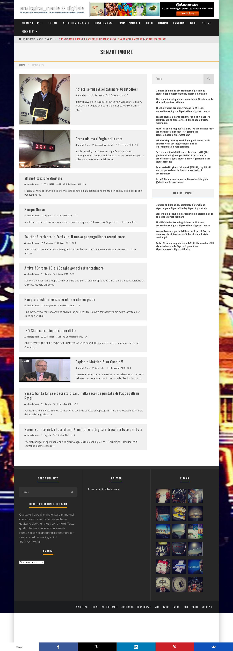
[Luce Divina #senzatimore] (195, 514)
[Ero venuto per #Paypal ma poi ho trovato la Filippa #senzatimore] (163, 497)
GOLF (193, 23)
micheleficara (84, 95)
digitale (47, 215)
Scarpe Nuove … (36, 209)
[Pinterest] (174, 646)
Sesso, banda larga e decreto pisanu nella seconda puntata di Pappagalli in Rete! (81, 395)
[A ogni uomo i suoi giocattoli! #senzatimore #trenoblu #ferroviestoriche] (179, 497)
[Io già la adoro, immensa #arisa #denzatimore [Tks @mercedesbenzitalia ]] (163, 550)
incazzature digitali (104, 145)
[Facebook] (58, 646)
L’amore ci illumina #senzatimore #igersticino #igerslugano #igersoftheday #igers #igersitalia (181, 92)
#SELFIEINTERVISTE (76, 23)
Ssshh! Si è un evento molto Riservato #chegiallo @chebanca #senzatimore (182, 180)
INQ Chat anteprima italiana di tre (50, 330)
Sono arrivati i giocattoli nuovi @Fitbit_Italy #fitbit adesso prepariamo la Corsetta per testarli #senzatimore (183, 170)
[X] (97, 646)
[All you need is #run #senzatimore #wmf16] (195, 550)
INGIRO (163, 23)
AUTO (149, 23)
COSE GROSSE (103, 23)
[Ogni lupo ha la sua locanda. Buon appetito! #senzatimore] (163, 585)
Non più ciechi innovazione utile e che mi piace (59, 299)
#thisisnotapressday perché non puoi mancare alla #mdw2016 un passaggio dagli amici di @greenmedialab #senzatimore (183, 143)
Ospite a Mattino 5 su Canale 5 (99, 361)
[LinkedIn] (135, 646)
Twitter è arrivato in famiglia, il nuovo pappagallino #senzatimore (74, 236)
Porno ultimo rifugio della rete (99, 138)
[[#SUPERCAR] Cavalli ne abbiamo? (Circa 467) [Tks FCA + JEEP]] (179, 550)
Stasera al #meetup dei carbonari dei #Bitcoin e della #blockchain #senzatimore (184, 100)
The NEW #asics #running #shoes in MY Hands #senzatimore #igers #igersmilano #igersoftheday (112, 39)
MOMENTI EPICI (32, 23)
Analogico (99, 95)
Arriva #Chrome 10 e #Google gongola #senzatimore (64, 268)
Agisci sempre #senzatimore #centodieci (107, 89)
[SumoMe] (213, 646)
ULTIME (53, 23)
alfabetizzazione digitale (43, 178)
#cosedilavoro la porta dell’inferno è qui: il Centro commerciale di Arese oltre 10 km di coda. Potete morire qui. (183, 120)
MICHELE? (28, 31)
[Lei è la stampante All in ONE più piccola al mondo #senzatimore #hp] (179, 568)
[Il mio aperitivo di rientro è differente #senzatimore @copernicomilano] (163, 514)
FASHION (179, 23)
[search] (208, 79)
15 (73, 274)
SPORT (206, 23)
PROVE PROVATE (130, 23)
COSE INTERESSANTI (53, 184)
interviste (99, 368)
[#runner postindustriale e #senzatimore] (195, 497)
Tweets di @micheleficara (104, 489)
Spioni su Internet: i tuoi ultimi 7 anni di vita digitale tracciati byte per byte (83, 429)
